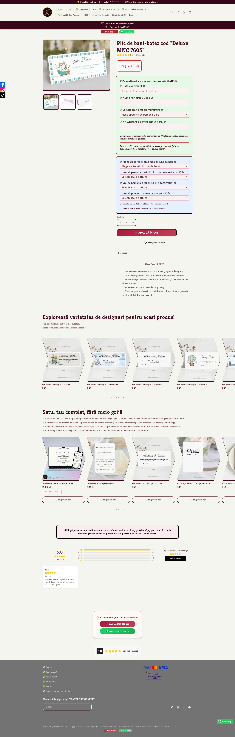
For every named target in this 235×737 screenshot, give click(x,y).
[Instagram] (2, 89)
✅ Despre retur (49, 681)
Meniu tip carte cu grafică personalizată (193, 483)
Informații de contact (161, 727)
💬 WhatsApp (126, 31)
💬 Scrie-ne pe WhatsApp (117, 631)
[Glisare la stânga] (112, 397)
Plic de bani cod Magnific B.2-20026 (192, 384)
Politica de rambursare (108, 727)
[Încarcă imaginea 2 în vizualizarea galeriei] (67, 102)
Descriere (122, 253)
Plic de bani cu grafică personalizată (147, 483)
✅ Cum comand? (50, 672)
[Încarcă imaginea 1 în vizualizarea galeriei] (51, 102)
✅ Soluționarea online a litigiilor (57, 691)
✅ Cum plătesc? (50, 677)
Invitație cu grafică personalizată (100, 483)
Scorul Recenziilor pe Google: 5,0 (94, 2)
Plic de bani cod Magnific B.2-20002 (147, 384)
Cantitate (120, 217)
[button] (85, 9)
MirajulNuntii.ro (55, 727)
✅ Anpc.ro (47, 686)
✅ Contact (47, 667)
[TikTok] (2, 95)
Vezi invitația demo (51, 492)
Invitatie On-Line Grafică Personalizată (58, 483)
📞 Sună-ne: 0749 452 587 (117, 624)
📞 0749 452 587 (110, 31)
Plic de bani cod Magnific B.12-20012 (102, 384)
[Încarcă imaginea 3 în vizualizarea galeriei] (84, 102)
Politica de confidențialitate (88, 727)
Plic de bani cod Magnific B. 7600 (56, 384)
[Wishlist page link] (172, 12)
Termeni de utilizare (126, 727)
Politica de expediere (143, 727)
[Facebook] (2, 84)
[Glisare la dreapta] (123, 397)
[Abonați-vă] (88, 707)
